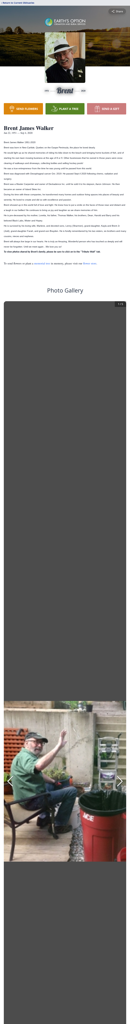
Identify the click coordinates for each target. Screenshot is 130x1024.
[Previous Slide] (10, 781)
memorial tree (42, 263)
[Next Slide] (120, 781)
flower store (89, 263)
